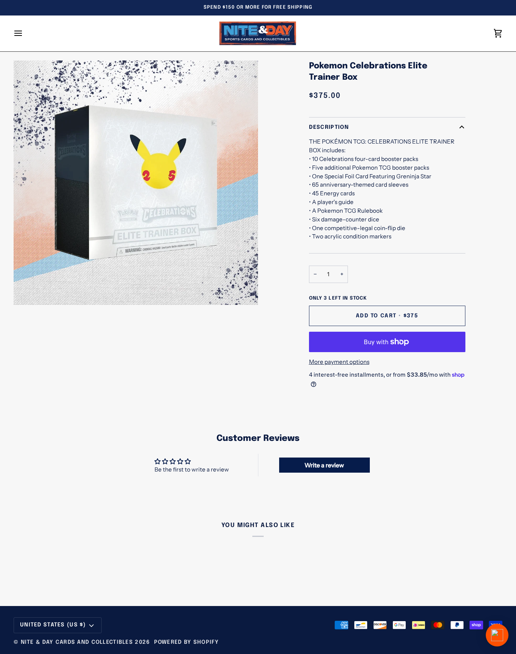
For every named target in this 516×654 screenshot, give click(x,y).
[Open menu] (25, 33)
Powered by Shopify (186, 642)
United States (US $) (53, 625)
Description (329, 127)
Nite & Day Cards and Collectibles (77, 642)
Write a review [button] (324, 465)
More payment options (339, 361)
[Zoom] (27, 290)
